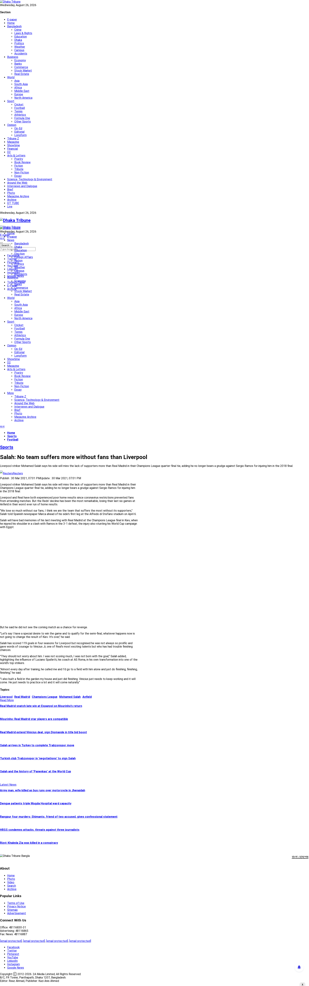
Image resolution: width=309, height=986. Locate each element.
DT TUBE (13, 203)
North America (23, 97)
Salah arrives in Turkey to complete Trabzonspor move (37, 745)
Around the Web (17, 182)
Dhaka (18, 40)
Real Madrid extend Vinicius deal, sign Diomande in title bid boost (43, 732)
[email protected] (11, 941)
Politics (19, 43)
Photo (11, 193)
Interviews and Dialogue (22, 186)
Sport (10, 101)
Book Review (22, 162)
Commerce (21, 67)
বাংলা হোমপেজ (300, 857)
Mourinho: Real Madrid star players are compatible (34, 719)
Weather (19, 46)
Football (19, 108)
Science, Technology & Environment (29, 179)
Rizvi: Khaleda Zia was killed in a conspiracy (29, 843)
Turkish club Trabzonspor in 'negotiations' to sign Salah (38, 758)
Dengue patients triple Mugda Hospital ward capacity (35, 803)
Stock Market (23, 70)
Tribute (18, 169)
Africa (18, 87)
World (10, 77)
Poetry (18, 159)
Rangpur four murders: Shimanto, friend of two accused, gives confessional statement (58, 816)
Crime (17, 29)
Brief (10, 189)
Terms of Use (15, 903)
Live (9, 206)
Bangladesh (14, 26)
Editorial (19, 131)
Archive (11, 199)
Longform (20, 135)
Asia (16, 80)
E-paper (12, 19)
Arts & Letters (16, 155)
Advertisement (16, 913)
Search (11, 885)
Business (12, 57)
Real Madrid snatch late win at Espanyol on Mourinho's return (41, 706)
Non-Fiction (21, 172)
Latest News (8, 784)
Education (20, 36)
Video (10, 882)
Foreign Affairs (23, 257)
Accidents (20, 53)
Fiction (18, 165)
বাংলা (2, 238)
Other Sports (22, 121)
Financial (12, 148)
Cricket (18, 104)
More (10, 393)
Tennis (18, 111)
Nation (18, 260)
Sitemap (12, 910)
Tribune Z (13, 138)
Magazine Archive (18, 196)
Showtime (13, 145)
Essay (18, 176)
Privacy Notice (16, 906)
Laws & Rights (23, 33)
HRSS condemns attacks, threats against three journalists (39, 829)
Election (19, 253)
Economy (20, 60)
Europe (18, 94)
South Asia (21, 84)
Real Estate (21, 74)
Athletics (20, 114)
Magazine (13, 142)
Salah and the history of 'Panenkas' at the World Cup (35, 771)
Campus (19, 50)
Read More (7, 700)
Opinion (11, 125)
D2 (9, 152)
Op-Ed (18, 128)
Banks (18, 63)
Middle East (21, 91)
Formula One (22, 118)
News (10, 240)
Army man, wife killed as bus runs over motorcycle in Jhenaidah (42, 790)
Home (11, 23)
